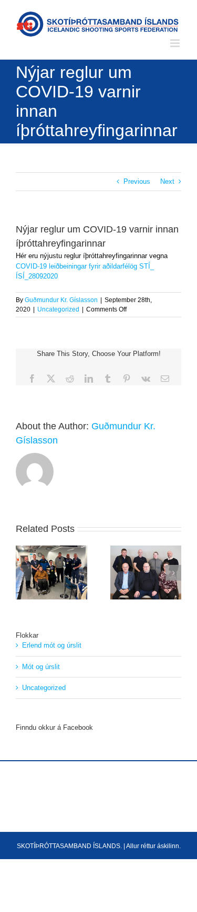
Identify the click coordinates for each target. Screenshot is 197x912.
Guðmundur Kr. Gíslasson (61, 300)
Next (167, 181)
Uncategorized (58, 309)
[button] (24, 573)
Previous (136, 181)
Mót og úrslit (41, 667)
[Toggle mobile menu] (175, 43)
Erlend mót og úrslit (51, 645)
